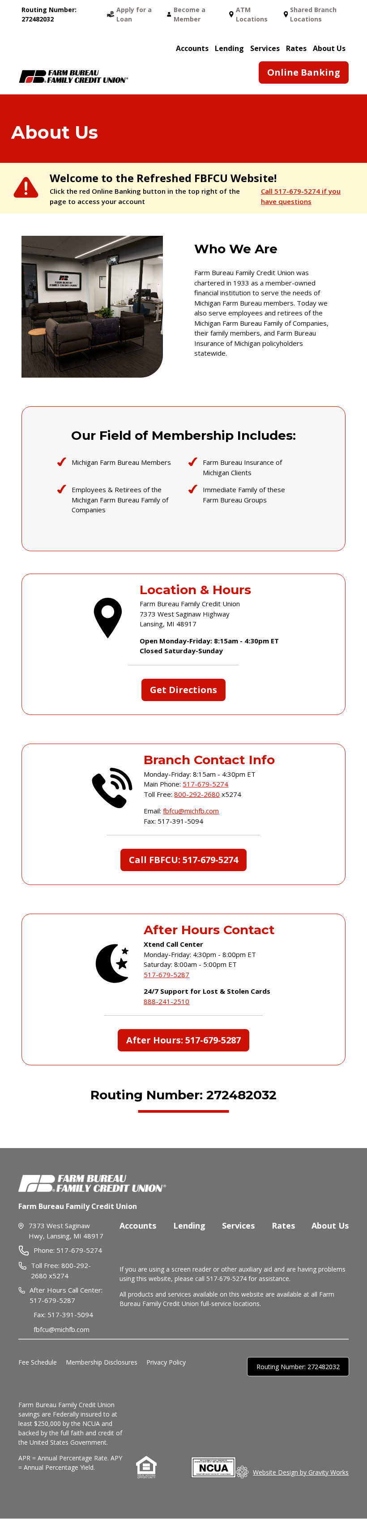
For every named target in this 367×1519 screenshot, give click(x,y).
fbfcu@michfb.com (191, 810)
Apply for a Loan (134, 14)
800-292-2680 (197, 794)
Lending (189, 1225)
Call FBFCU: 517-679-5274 (183, 860)
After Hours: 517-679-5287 (183, 1040)
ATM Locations (252, 14)
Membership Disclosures (101, 1362)
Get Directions (183, 690)
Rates (296, 48)
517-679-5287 (166, 974)
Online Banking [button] (303, 72)
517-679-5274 (205, 783)
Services (238, 1225)
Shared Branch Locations (313, 14)
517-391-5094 (70, 1314)
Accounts (192, 48)
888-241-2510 (166, 1001)
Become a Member (189, 14)
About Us (329, 48)
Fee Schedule (37, 1362)
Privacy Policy (166, 1362)
